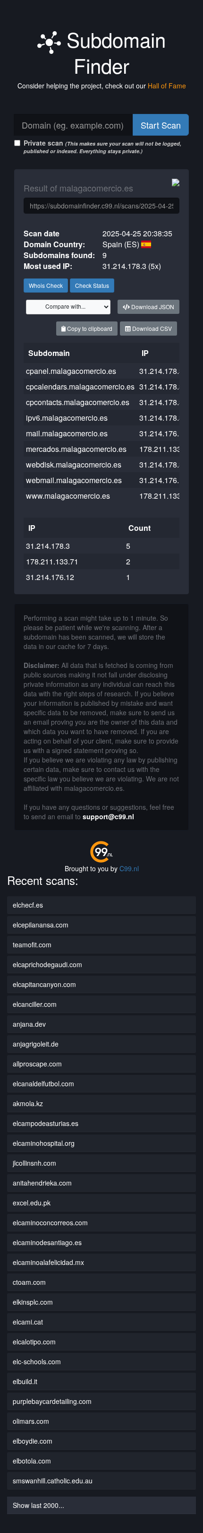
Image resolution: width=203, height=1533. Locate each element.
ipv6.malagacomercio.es (67, 417)
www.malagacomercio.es (68, 495)
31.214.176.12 (163, 480)
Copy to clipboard (89, 328)
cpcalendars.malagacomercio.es (80, 386)
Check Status (92, 285)
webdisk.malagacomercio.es (73, 464)
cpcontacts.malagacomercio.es (77, 402)
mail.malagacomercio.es (67, 433)
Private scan (102, 146)
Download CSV (151, 328)
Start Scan (161, 125)
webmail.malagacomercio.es (74, 480)
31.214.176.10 (163, 433)
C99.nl (129, 868)
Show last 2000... (38, 1505)
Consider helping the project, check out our (101, 85)
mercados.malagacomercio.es (76, 448)
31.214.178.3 (161, 370)
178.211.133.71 (165, 448)
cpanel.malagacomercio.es (71, 370)
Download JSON (152, 307)
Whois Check (46, 285)
